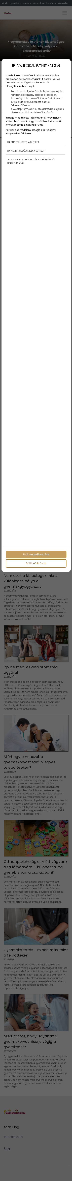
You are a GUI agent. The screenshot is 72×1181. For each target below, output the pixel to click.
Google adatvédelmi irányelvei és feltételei (31, 131)
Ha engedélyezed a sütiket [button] (23, 142)
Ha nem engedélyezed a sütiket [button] (26, 151)
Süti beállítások (36, 563)
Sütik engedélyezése (36, 554)
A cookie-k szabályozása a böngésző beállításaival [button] (30, 161)
